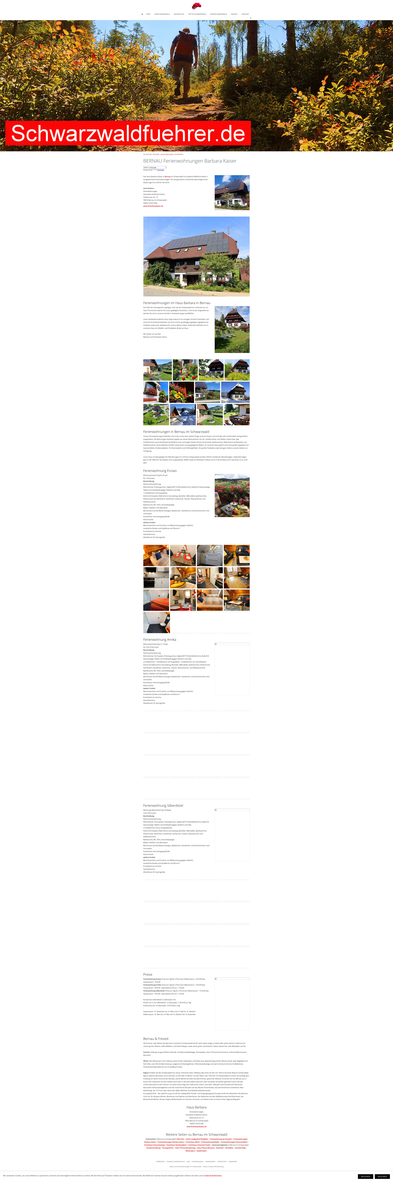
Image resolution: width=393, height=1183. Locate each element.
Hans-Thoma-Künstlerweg (185, 1148)
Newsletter (222, 1162)
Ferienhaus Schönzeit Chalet (199, 1145)
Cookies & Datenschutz (176, 1162)
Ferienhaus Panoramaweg (154, 1145)
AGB (188, 1162)
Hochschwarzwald (167, 154)
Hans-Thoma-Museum (205, 1148)
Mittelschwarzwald (197, 14)
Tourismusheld (197, 1162)
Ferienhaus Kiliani (192, 1142)
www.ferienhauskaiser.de (153, 206)
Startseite (156, 154)
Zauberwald (201, 1151)
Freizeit (234, 14)
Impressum (160, 1162)
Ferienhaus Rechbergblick (176, 1145)
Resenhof (220, 1148)
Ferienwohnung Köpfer (210, 1142)
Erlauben (382, 1176)
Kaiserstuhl (179, 14)
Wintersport (190, 1151)
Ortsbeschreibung (153, 1148)
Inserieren (233, 1162)
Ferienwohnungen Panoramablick (234, 1142)
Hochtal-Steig (240, 1148)
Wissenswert (211, 1162)
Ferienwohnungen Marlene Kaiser (171, 1142)
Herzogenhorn (167, 1148)
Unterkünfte (179, 154)
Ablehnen (365, 1176)
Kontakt (245, 14)
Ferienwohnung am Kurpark (221, 1139)
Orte (148, 14)
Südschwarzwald (162, 14)
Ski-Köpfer (229, 1148)
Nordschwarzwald (218, 14)
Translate (160, 170)
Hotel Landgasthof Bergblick (197, 1139)
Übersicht (180, 1139)
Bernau (168, 176)
